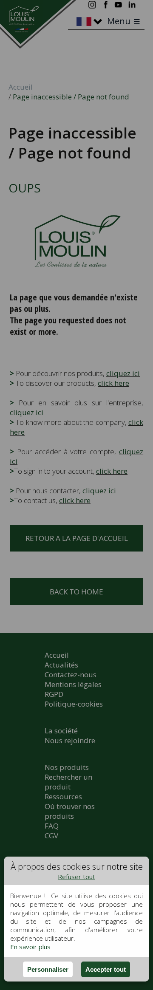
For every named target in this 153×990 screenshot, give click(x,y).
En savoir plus (30, 946)
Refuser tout (76, 876)
